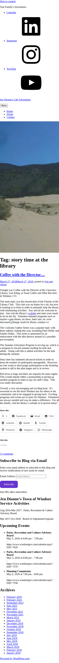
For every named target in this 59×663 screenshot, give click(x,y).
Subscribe (9, 484)
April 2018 (12, 644)
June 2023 (12, 605)
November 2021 (15, 614)
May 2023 (12, 608)
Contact (11, 117)
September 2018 (15, 632)
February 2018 (14, 650)
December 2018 (15, 623)
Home (10, 111)
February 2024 (14, 599)
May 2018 (12, 641)
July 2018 (12, 635)
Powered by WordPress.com (14, 658)
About (10, 114)
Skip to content (8, 1)
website (32, 313)
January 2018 (13, 653)
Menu (4, 105)
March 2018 (13, 647)
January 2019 (13, 620)
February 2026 (14, 597)
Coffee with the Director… (22, 274)
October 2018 (14, 629)
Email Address (8, 476)
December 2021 (15, 611)
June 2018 (12, 638)
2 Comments (6, 453)
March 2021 (13, 617)
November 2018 (15, 626)
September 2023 (15, 602)
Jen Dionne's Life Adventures (15, 99)
